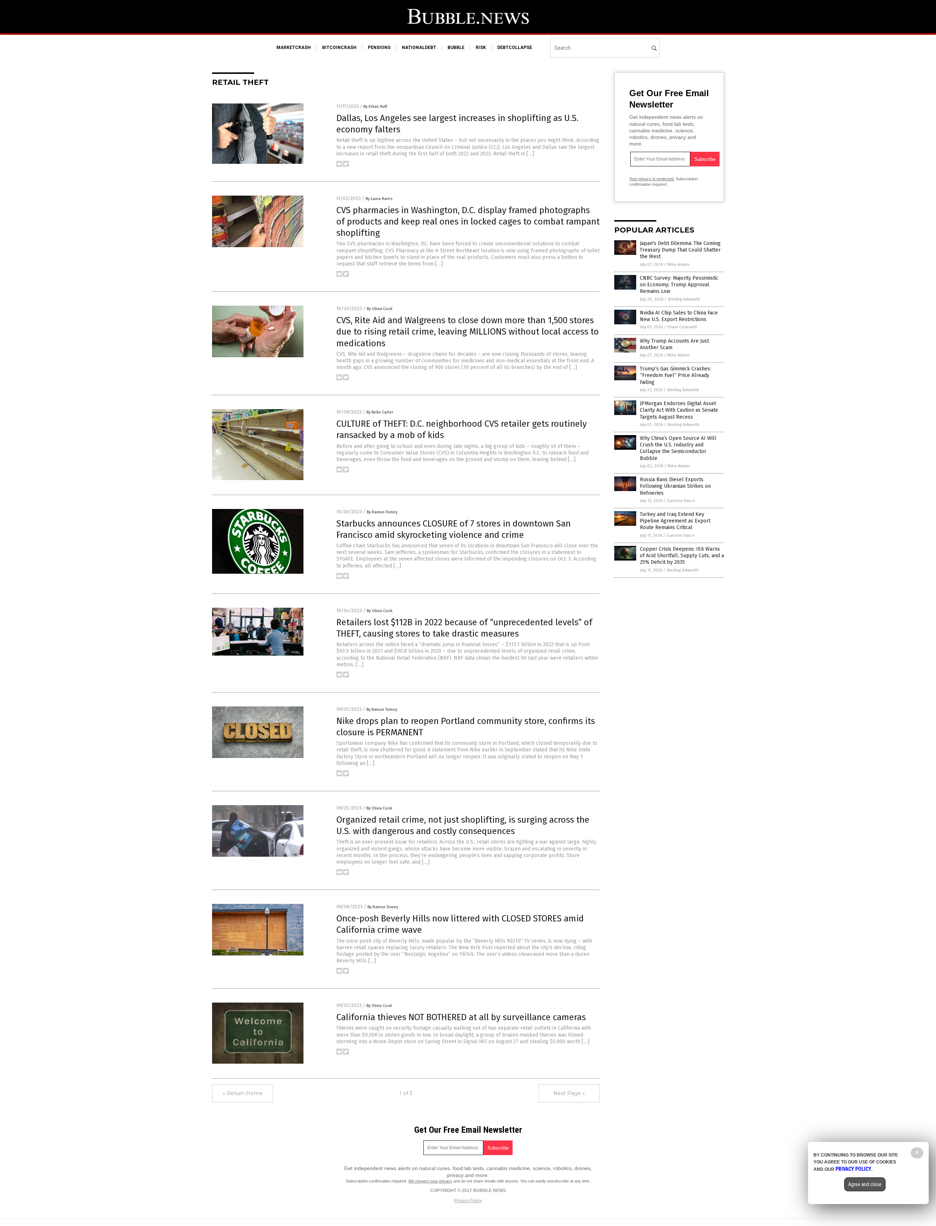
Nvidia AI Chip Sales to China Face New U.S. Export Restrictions (679, 316)
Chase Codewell (682, 327)
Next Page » (569, 1093)
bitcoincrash (339, 47)
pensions (379, 47)
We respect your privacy (430, 1181)
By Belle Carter (379, 412)
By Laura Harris (379, 198)
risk (481, 47)
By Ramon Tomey (382, 512)
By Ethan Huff (375, 106)
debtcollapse (514, 47)
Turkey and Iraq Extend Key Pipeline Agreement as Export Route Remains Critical (675, 521)
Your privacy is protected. (652, 179)
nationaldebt (419, 47)
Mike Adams (678, 264)
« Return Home (243, 1093)
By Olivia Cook (380, 308)
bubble (456, 47)
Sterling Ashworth (684, 299)
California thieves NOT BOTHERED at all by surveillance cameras (461, 1017)
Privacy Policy (468, 1200)
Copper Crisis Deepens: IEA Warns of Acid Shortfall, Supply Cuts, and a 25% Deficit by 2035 (682, 555)
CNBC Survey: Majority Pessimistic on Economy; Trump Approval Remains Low (679, 284)
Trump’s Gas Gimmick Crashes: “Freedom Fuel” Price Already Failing (675, 375)
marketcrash (293, 47)
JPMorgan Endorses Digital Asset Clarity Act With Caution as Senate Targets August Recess (679, 410)
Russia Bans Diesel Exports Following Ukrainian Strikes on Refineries (675, 486)
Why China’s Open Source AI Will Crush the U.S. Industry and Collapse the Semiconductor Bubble (678, 448)
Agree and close (865, 1184)
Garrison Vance (681, 500)
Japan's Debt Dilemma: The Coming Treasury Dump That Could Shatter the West (680, 250)
